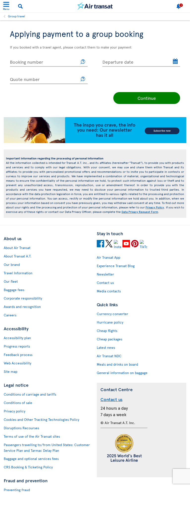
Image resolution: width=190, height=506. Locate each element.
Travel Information (18, 273)
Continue (147, 98)
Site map (10, 371)
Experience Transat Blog (116, 265)
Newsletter (105, 274)
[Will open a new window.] (100, 244)
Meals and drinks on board (117, 364)
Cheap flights (107, 330)
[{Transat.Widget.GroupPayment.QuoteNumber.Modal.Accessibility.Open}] (83, 79)
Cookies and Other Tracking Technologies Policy (41, 419)
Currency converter (112, 313)
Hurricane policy (110, 322)
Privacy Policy (154, 207)
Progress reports (17, 346)
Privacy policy (14, 411)
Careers (10, 315)
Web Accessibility (17, 363)
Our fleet (11, 281)
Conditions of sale (18, 402)
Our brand (12, 264)
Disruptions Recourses (21, 428)
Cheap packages (109, 339)
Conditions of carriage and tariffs (30, 394)
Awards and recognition (22, 306)
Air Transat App (108, 257)
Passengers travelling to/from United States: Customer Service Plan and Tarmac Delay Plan (47, 447)
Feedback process (18, 354)
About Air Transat (17, 247)
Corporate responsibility (23, 298)
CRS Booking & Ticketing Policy (28, 467)
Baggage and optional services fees (31, 458)
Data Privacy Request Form (139, 212)
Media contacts (109, 291)
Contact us (105, 282)
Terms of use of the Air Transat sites (32, 436)
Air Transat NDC (109, 356)
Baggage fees (14, 289)
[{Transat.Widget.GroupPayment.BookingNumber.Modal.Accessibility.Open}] (83, 62)
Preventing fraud (17, 489)
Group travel (16, 16)
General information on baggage (122, 372)
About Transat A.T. (17, 256)
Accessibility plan (17, 337)
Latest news (106, 347)
